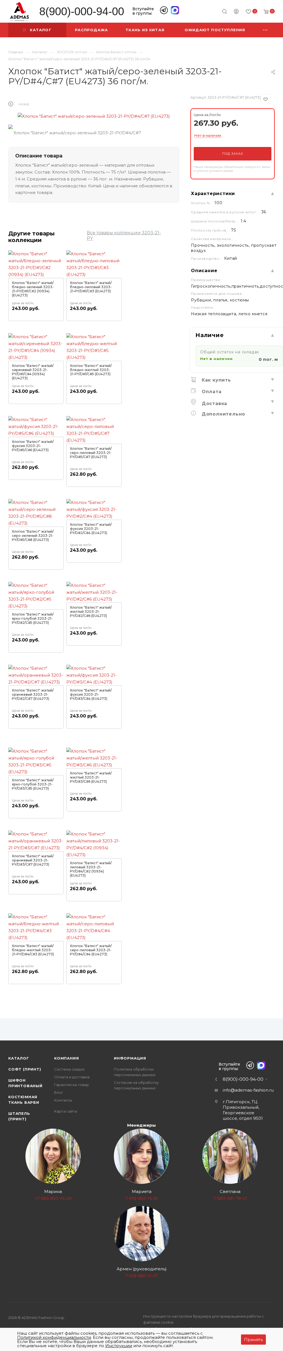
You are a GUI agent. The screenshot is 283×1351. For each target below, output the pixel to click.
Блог (58, 1092)
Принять (253, 1339)
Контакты (63, 1100)
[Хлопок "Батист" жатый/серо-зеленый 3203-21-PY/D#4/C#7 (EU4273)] (93, 116)
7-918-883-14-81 (141, 1198)
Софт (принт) (24, 1069)
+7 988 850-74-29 (53, 1198)
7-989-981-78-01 (230, 1198)
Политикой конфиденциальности (54, 1337)
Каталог (18, 1058)
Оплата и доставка (72, 1077)
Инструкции (118, 1345)
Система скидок (69, 1069)
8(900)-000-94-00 (81, 11)
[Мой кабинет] (236, 12)
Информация (130, 1058)
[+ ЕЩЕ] (265, 30)
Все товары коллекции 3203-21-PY (124, 235)
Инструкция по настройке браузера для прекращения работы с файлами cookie (203, 1319)
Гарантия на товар (71, 1084)
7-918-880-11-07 (141, 1275)
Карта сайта (65, 1111)
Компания (66, 1058)
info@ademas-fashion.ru (248, 1090)
